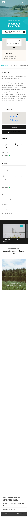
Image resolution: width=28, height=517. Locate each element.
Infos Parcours (14, 65)
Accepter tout (20, 513)
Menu (25, 2)
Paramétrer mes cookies (9, 509)
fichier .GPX (15, 127)
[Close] (19, 40)
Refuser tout (7, 513)
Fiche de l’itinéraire (15, 132)
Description (4, 65)
